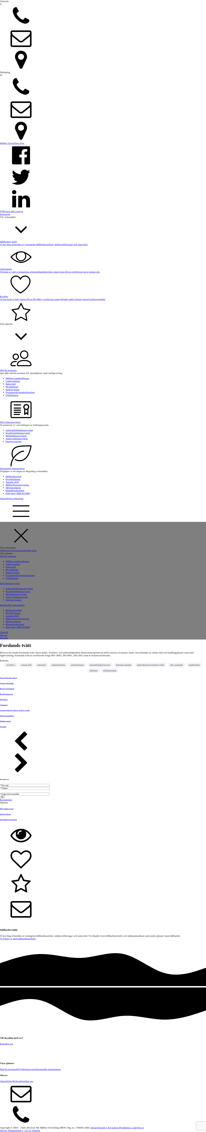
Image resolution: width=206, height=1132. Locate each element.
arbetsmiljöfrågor (58, 665)
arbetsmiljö (41, 665)
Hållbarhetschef (13, 476)
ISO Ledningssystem (10, 422)
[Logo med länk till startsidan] (11, 211)
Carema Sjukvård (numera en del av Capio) (15, 710)
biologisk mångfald (123, 665)
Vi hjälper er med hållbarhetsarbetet (18, 938)
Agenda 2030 (12, 482)
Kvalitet (33, 550)
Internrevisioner (14, 441)
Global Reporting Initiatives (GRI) (150, 665)
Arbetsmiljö (23, 550)
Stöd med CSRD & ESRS (18, 493)
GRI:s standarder (176, 665)
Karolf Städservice (6, 694)
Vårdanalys (4, 705)
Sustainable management (12, 468)
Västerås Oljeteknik (6, 683)
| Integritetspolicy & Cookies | (104, 1127)
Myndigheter (12, 386)
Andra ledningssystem (17, 438)
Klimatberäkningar (15, 490)
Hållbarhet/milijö (8, 550)
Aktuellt (4, 498)
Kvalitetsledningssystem (18, 433)
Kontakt (19, 498)
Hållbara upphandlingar (17, 378)
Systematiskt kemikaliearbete (20, 392)
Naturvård (11, 384)
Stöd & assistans (8, 556)
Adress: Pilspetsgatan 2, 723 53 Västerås (20, 1130)
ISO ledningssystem (10, 583)
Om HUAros (14, 1081)
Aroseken (3, 727)
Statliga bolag (12, 389)
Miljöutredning (13, 487)
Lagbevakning (13, 381)
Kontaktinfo (6, 800)
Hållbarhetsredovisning (17, 485)
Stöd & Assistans (8, 370)
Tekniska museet (5, 721)
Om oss (11, 498)
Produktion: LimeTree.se (131, 1127)
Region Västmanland (7, 689)
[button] (103, 16)
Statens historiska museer (8, 678)
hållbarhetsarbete (109, 670)
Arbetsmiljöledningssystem (19, 430)
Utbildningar (12, 395)
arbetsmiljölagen (77, 665)
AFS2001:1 (10, 665)
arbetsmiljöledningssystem (100, 665)
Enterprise (5, 214)
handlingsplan (194, 665)
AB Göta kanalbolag (7, 716)
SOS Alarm (4, 699)
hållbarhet (94, 670)
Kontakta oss (6, 1044)
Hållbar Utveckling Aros (12, 143)
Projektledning (13, 479)
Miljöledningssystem (16, 436)
